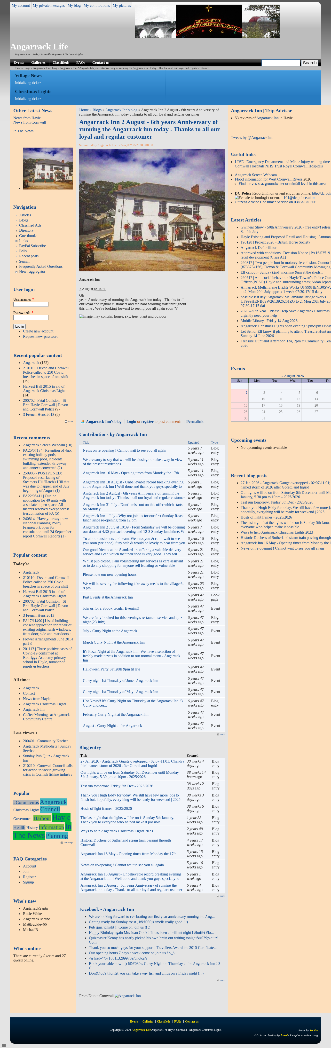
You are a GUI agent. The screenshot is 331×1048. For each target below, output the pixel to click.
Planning (57, 835)
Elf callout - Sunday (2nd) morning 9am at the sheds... (282, 272)
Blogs (27, 68)
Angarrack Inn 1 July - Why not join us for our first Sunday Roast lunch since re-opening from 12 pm (133, 518)
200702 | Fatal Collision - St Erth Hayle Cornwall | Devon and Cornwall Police (45, 404)
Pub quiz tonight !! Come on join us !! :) (119, 927)
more (70, 421)
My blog (74, 5)
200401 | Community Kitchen (46, 741)
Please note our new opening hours (109, 574)
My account (21, 5)
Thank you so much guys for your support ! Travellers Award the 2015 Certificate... (153, 948)
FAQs (80, 62)
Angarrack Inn (34, 709)
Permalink (195, 421)
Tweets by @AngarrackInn (252, 137)
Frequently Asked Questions (41, 266)
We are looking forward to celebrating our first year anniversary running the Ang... (152, 916)
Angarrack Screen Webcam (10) (47, 445)
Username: (23, 299)
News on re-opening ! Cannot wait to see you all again (124, 450)
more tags (68, 842)
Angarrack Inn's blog (45, 68)
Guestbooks (28, 236)
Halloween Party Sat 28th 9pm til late (111, 669)
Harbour (42, 818)
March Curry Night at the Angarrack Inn (114, 642)
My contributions (97, 5)
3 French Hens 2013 (38, 414)
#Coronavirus (26, 802)
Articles (25, 215)
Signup (28, 882)
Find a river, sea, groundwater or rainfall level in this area (282, 183)
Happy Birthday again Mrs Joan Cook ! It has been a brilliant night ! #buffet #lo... (151, 932)
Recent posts (29, 256)
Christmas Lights (26, 810)
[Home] (207, 37)
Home (17, 68)
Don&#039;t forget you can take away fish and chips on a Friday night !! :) (146, 973)
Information (51, 827)
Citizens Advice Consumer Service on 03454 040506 (275, 202)
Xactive (313, 1030)
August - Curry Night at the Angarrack (112, 726)
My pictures (122, 5)
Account (29, 866)
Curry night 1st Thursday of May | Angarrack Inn (120, 692)
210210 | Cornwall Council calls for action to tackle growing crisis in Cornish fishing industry (47, 770)
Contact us (100, 62)
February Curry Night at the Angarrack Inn (116, 714)
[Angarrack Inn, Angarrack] (128, 996)
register (147, 421)
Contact (29, 693)
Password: (23, 313)
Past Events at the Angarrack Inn (108, 597)
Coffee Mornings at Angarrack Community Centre (46, 717)
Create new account (38, 331)
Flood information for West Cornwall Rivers (268, 179)
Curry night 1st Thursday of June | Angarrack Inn (120, 680)
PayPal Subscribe (32, 246)
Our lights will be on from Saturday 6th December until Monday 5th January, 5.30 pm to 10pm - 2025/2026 (129, 774)
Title (86, 442)
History (32, 828)
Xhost (284, 1035)
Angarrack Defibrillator (258, 247)
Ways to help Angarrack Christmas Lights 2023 (116, 831)
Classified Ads (30, 225)
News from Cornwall (29, 122)
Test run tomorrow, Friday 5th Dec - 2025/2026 (116, 786)
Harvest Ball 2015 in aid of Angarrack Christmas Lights (44, 388)
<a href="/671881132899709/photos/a (118, 958)
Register (29, 877)
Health (19, 827)
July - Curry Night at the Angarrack (110, 631)
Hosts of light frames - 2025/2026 (106, 808)
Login (131, 421)
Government (22, 819)
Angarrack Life (39, 46)
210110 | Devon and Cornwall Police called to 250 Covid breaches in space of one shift (46, 372)
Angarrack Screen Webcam (256, 175)
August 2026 (294, 376)
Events (19, 62)
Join (26, 871)
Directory (26, 230)
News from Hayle (27, 118)
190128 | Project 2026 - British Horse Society (275, 242)
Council (50, 809)
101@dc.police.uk (298, 198)
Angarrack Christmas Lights (44, 704)
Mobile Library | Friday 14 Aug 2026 (269, 321)
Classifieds (61, 62)
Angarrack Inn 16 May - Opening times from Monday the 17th (131, 473)
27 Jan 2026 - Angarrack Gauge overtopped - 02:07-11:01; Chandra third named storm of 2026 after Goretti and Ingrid (132, 763)
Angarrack (31, 363)
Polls (23, 251)
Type (214, 442)
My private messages (49, 5)
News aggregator (32, 271)
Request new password (40, 336)
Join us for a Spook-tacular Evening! (111, 608)
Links (23, 241)
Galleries (38, 62)
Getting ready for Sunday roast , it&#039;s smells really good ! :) (138, 922)
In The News (23, 131)
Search (24, 261)
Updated (193, 442)
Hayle (61, 817)
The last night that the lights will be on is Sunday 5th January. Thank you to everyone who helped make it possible (127, 820)
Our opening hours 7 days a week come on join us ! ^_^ (132, 953)
